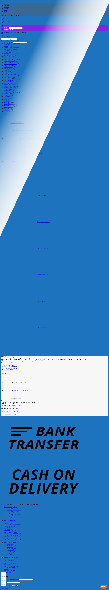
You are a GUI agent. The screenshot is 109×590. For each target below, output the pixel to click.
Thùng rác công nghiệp (11, 32)
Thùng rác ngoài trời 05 (43, 327)
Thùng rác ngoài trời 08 (43, 248)
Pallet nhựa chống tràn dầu (11, 59)
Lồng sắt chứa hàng (9, 55)
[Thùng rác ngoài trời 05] (10, 325)
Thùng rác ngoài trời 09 (43, 222)
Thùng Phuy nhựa (8, 83)
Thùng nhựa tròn (8, 80)
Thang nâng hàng (8, 70)
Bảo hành (6, 8)
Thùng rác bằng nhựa (9, 84)
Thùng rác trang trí (9, 93)
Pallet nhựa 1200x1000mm (11, 58)
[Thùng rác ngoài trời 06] (10, 298)
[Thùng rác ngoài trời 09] (10, 219)
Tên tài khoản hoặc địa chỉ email (10, 579)
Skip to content (5, 1)
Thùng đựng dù (8, 71)
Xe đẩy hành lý (8, 102)
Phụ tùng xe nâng (8, 67)
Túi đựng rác (7, 96)
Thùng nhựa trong (8, 81)
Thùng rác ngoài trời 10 (43, 195)
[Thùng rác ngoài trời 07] (10, 272)
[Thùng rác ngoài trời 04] (10, 351)
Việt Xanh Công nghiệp (12, 411)
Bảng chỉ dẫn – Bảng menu (14, 524)
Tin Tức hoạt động (9, 28)
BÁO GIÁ (103, 587)
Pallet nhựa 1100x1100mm (10, 56)
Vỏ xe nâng (7, 98)
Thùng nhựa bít (8, 73)
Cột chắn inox (7, 50)
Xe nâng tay (10, 544)
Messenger (3, 584)
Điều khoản (6, 5)
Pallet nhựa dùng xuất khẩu (11, 62)
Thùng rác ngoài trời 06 (43, 301)
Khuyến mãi (7, 26)
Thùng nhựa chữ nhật (9, 74)
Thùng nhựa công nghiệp (10, 76)
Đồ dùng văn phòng (9, 52)
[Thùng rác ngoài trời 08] (10, 245)
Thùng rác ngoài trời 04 (43, 354)
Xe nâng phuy (10, 547)
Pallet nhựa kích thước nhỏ (11, 65)
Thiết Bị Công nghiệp (10, 414)
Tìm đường (3, 576)
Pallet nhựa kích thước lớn (10, 64)
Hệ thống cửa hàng (9, 29)
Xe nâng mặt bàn (11, 548)
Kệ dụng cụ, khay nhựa (10, 53)
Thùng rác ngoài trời (9, 90)
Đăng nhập (15, 585)
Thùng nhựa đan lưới (9, 77)
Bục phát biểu (7, 46)
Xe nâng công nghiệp (9, 365)
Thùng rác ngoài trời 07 (43, 274)
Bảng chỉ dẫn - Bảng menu (11, 43)
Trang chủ (6, 4)
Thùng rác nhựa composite (11, 92)
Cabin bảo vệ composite (10, 47)
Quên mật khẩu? (5, 588)
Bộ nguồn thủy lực (8, 44)
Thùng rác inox (8, 89)
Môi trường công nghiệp (12, 408)
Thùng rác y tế (7, 95)
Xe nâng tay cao (11, 545)
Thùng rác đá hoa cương (10, 87)
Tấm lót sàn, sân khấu (9, 68)
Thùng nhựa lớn (8, 79)
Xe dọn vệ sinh (7, 99)
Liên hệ (5, 11)
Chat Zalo (3, 580)
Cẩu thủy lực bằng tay (10, 49)
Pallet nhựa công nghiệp (10, 61)
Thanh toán (6, 7)
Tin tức (5, 10)
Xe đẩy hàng (7, 101)
